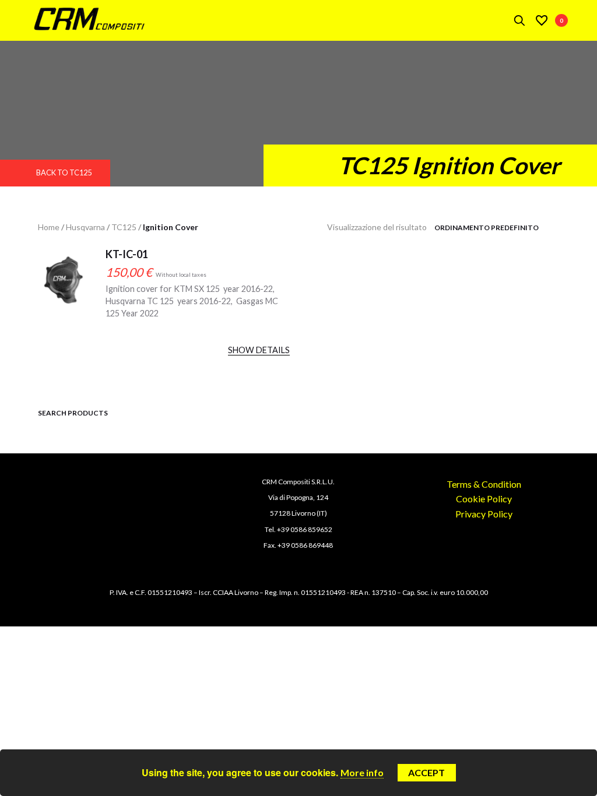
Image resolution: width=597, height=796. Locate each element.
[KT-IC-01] (63, 290)
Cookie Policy (484, 498)
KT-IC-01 (127, 254)
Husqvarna (85, 227)
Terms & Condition (484, 483)
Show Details (259, 350)
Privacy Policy (483, 513)
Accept (426, 772)
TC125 (123, 227)
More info (362, 772)
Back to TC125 (64, 172)
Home (48, 227)
